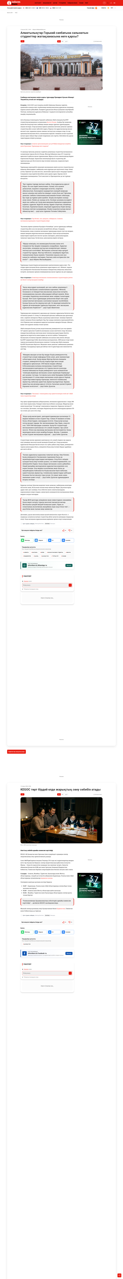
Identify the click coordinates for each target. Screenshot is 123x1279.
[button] (108, 8)
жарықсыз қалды (46, 878)
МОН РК (69, 552)
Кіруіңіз (26, 581)
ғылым (64, 556)
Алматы (26, 552)
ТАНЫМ (81, 3)
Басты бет (10, 12)
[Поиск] (107, 3)
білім (42, 552)
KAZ (16, 12)
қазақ (36, 556)
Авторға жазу (98, 41)
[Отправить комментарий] (70, 585)
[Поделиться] (119, 1275)
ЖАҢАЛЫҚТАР (47, 3)
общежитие (27, 556)
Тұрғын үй (55, 556)
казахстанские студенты (55, 552)
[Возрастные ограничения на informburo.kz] (104, 3)
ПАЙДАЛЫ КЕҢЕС (72, 3)
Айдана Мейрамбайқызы (39, 29)
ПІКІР (86, 3)
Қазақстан (45, 556)
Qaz (62, 41)
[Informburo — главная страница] (14, 3)
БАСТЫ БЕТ (38, 3)
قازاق (66, 41)
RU (114, 3)
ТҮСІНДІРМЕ (62, 3)
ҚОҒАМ (55, 3)
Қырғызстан (61, 908)
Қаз (59, 41)
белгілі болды (51, 122)
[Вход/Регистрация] (111, 3)
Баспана (34, 552)
